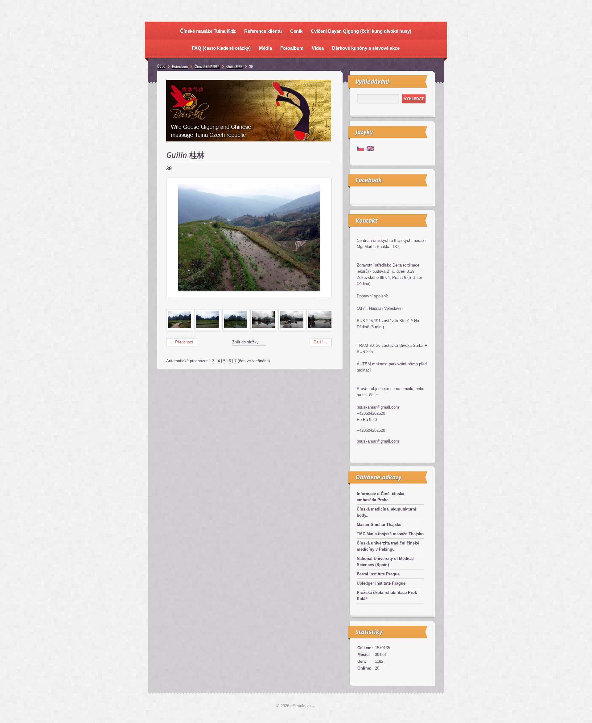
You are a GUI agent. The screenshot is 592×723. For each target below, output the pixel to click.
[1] (179, 328)
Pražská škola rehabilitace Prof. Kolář (387, 595)
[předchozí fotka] (176, 237)
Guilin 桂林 (234, 66)
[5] (291, 328)
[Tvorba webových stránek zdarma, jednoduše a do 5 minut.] (314, 706)
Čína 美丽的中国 (207, 66)
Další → (321, 342)
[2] (207, 328)
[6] (319, 328)
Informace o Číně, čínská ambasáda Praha (380, 496)
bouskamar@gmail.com (378, 441)
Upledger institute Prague (381, 583)
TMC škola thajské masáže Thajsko (390, 534)
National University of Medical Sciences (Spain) (385, 561)
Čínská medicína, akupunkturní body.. (386, 512)
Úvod (161, 66)
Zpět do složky (245, 342)
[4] (263, 328)
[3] (235, 328)
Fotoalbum (180, 66)
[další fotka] (321, 237)
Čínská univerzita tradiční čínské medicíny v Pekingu (388, 546)
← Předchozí (181, 342)
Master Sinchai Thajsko (379, 524)
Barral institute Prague (378, 574)
